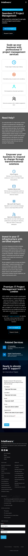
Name (2, 523)
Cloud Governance (5, 483)
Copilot (2, 471)
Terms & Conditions (8, 546)
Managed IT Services (19, 465)
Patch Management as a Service (19, 480)
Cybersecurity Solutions (6, 487)
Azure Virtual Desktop (5, 473)
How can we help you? (9, 416)
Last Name (6, 392)
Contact (22, 546)
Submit (7, 424)
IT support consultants (13, 316)
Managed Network (18, 471)
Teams (2, 477)
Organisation (7, 410)
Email (5, 398)
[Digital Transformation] (14, 355)
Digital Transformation (19, 477)
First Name (7, 386)
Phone (5, 404)
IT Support (17, 467)
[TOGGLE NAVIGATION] (22, 2)
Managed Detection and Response (19, 484)
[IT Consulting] (14, 348)
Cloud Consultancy (5, 479)
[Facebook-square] (2, 450)
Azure (2, 475)
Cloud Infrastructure (5, 485)
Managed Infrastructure (19, 469)
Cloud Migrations (4, 481)
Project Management (19, 475)
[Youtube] (7, 450)
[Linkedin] (4, 450)
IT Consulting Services (19, 473)
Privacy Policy (16, 546)
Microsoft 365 (4, 469)
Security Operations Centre (6, 489)
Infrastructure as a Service (20, 487)
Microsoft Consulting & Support (6, 466)
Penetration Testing (5, 491)
